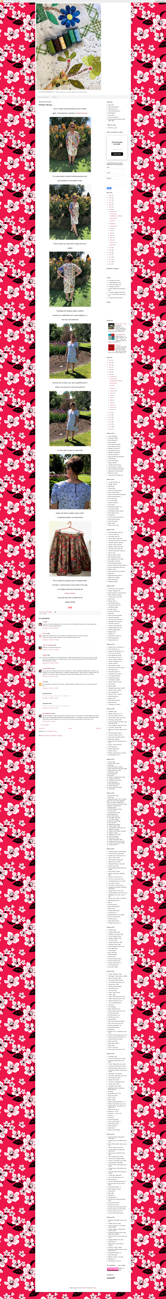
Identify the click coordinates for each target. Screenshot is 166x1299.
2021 (110, 202)
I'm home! (112, 220)
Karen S (45, 633)
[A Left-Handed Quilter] (117, 1271)
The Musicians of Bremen (116, 216)
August (112, 228)
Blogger (94, 1288)
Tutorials (54, 97)
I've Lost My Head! (120, 334)
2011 (110, 262)
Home (70, 728)
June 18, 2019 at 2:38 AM (49, 721)
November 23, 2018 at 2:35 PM (50, 688)
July (111, 230)
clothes (44, 613)
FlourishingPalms (47, 668)
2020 (110, 205)
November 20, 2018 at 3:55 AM (50, 663)
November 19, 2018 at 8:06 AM (50, 628)
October (112, 223)
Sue (43, 622)
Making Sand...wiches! (121, 324)
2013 (110, 257)
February (112, 242)
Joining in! (118, 345)
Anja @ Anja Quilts (48, 645)
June (111, 233)
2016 (110, 250)
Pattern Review (82, 113)
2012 (110, 259)
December (112, 211)
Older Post (98, 728)
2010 (110, 264)
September (113, 226)
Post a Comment (45, 725)
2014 (110, 254)
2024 (110, 195)
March (112, 240)
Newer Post (42, 728)
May (111, 235)
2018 (110, 209)
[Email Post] (55, 612)
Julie (44, 682)
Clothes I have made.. (43, 97)
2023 (110, 197)
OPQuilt (45, 655)
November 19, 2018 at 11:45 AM (51, 640)
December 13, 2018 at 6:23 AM (50, 698)
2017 (110, 247)
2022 (110, 200)
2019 (110, 207)
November (113, 214)
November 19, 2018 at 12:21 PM (51, 649)
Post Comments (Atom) (51, 731)
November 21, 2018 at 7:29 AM (50, 676)
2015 (110, 252)
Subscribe (117, 154)
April (111, 237)
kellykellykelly (82, 1288)
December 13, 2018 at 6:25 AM (50, 708)
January (112, 245)
